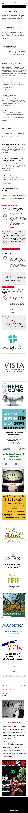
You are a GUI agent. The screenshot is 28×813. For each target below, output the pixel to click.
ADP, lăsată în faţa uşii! (8, 128)
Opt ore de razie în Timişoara (9, 80)
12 (17, 682)
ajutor (6, 170)
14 (24, 682)
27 (21, 689)
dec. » (5, 695)
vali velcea (10, 58)
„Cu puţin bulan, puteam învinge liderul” (12, 27)
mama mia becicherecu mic (12, 200)
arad (6, 122)
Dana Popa (16, 47)
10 (10, 682)
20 (21, 685)
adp (5, 138)
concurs (6, 183)
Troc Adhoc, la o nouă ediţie (9, 95)
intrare (8, 138)
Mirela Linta (17, 13)
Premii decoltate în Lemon (8, 176)
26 (17, 689)
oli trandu (11, 40)
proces (15, 138)
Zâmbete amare (13, 205)
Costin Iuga (19, 112)
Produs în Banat (5, 286)
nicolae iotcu (15, 122)
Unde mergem (11, 96)
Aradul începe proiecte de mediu (10, 111)
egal (5, 58)
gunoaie (8, 122)
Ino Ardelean (4, 222)
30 (6, 693)
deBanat (14, 3)
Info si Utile (11, 145)
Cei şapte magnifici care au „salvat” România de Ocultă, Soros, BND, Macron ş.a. (14, 210)
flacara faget (7, 40)
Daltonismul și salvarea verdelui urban (12, 280)
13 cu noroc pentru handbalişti (10, 11)
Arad (15, 112)
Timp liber (11, 177)
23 (6, 689)
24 (10, 689)
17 (10, 685)
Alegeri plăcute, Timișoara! (9, 276)
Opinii (3, 205)
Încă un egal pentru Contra (9, 46)
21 (24, 685)
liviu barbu (11, 138)
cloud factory (7, 105)
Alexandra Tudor (17, 82)
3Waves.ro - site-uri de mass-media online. (16, 806)
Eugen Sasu (4, 265)
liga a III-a (6, 75)
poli (7, 58)
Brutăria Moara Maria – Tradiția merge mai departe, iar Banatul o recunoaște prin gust (13, 291)
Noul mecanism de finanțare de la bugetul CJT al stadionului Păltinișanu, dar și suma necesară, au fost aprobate (14, 755)
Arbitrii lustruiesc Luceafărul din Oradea (12, 63)
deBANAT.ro (14, 809)
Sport (10, 65)
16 (6, 685)
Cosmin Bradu (15, 65)
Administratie (11, 112)
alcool (6, 89)
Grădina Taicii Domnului (7, 249)
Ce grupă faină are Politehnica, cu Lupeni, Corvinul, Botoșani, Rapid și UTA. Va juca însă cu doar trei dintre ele (14, 748)
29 (3, 693)
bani (5, 200)
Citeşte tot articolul (13, 227)
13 (21, 682)
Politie (8, 89)
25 (14, 689)
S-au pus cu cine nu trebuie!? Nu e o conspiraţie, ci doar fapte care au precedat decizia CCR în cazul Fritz (14, 235)
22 (3, 689)
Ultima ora (11, 47)
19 (17, 685)
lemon (9, 183)
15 (3, 685)
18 (14, 685)
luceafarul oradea (12, 75)
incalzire (8, 170)
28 (24, 689)
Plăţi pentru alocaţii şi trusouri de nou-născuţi (13, 144)
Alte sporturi (11, 13)
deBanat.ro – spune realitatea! (11, 803)
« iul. (3, 695)
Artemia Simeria (17, 129)
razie (11, 89)
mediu (11, 122)
